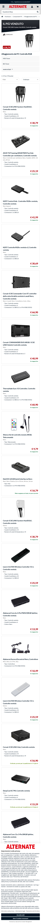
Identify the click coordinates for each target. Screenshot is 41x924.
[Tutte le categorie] (3, 7)
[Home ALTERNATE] (18, 6)
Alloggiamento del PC (30, 16)
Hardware (8, 16)
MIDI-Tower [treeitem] (6, 58)
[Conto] (32, 6)
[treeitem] (20, 69)
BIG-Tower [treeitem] (6, 64)
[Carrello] (38, 6)
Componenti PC (17, 16)
